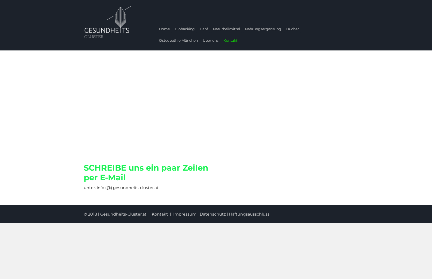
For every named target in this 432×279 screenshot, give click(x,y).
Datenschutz (213, 214)
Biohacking (185, 29)
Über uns (210, 40)
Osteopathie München (178, 40)
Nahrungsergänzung (263, 29)
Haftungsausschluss (249, 214)
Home (164, 29)
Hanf (204, 29)
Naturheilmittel (226, 29)
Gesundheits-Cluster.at (123, 214)
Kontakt (231, 40)
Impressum (184, 214)
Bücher (292, 29)
